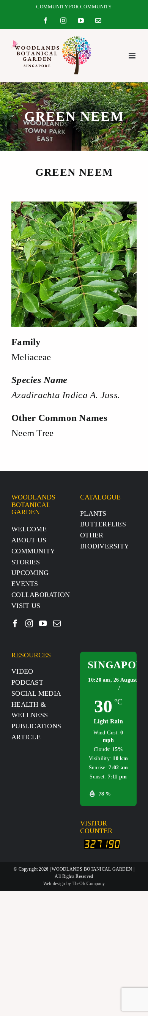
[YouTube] (43, 623)
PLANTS (93, 513)
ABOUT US (28, 540)
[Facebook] (15, 623)
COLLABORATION (40, 595)
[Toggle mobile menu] (133, 56)
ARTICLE (26, 737)
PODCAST (27, 682)
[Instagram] (29, 623)
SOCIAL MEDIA (36, 693)
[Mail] (57, 623)
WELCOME (29, 529)
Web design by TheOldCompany (74, 883)
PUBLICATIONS (36, 726)
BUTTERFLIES (103, 524)
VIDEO (22, 671)
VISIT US (25, 606)
